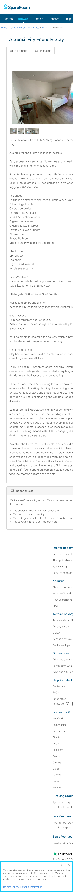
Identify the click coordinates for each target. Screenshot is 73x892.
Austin (56, 743)
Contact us (59, 686)
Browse (23, 19)
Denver (57, 774)
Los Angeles (59, 724)
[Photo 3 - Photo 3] (21, 131)
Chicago (57, 762)
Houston (57, 787)
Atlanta (56, 737)
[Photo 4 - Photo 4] (28, 131)
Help (68, 19)
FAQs (56, 692)
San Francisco (61, 731)
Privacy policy (61, 626)
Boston (56, 756)
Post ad (38, 19)
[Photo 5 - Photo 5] (36, 131)
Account (54, 19)
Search (8, 19)
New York (58, 718)
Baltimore (58, 749)
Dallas (56, 768)
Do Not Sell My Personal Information (22, 886)
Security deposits (62, 572)
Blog (55, 605)
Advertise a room (62, 659)
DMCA (56, 632)
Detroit (56, 781)
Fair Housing (60, 566)
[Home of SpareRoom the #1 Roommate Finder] (17, 7)
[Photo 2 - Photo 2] (13, 131)
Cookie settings (61, 645)
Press (59, 698)
